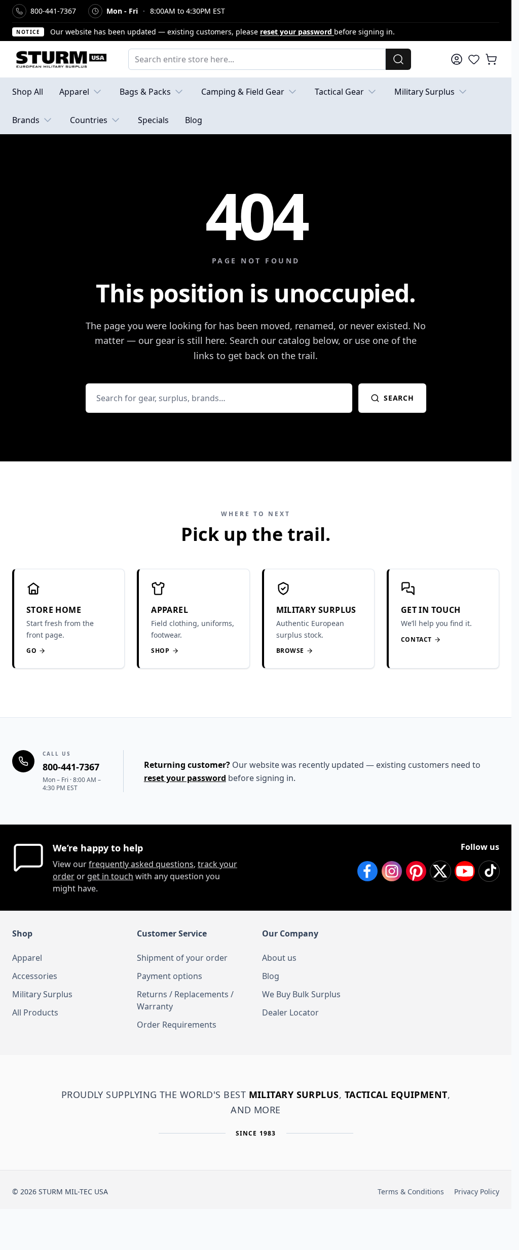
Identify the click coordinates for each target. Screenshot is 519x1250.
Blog (193, 120)
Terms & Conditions (411, 1191)
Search (399, 398)
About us (279, 957)
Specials (153, 120)
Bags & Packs (145, 91)
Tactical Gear (339, 91)
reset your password (297, 31)
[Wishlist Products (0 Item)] (474, 59)
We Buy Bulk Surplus (301, 994)
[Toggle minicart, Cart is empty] (491, 59)
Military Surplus (424, 91)
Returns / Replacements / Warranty (185, 1000)
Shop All (27, 91)
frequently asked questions (141, 864)
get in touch (110, 876)
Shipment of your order (182, 957)
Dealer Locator (290, 1012)
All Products (35, 1012)
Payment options (169, 976)
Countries (88, 120)
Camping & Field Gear (242, 91)
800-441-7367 (71, 767)
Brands (26, 120)
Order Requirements (176, 1024)
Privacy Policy (476, 1191)
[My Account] (457, 59)
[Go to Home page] (60, 59)
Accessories (34, 976)
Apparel (74, 91)
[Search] (398, 59)
